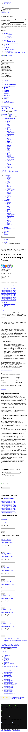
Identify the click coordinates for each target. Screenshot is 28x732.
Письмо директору (9, 102)
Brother (9, 121)
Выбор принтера (5, 66)
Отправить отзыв (5, 487)
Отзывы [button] (3, 466)
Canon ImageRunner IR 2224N (8, 300)
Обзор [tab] (5, 302)
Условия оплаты (11, 41)
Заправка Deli (7, 675)
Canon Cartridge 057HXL (7, 556)
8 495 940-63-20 (17, 638)
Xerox (8, 141)
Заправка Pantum (8, 687)
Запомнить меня (6, 9)
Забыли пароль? (5, 12)
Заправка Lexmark (8, 686)
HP (7, 128)
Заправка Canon (8, 673)
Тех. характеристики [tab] (9, 304)
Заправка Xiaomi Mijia (9, 693)
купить (2, 532)
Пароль (3, 7)
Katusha (9, 131)
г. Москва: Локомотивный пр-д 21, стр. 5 (15, 52)
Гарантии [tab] (6, 305)
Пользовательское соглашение (12, 666)
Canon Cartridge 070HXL (7, 542)
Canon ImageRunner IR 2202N (8, 290)
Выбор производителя (6, 60)
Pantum (9, 136)
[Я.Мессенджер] (1, 266)
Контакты (6, 47)
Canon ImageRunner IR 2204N (8, 294)
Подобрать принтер (5, 69)
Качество (9, 34)
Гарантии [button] (3, 389)
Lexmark (9, 135)
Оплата (6, 40)
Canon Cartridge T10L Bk (7, 626)
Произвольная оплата (12, 43)
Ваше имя (3, 472)
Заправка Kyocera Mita (10, 684)
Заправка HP (7, 679)
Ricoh (8, 138)
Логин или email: (5, 23)
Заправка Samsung (8, 690)
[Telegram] (8, 266)
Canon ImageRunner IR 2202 (8, 288)
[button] (9, 118)
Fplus (8, 127)
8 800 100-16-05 (8, 638)
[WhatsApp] (12, 266)
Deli (8, 124)
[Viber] (10, 266)
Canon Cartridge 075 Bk (7, 598)
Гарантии (9, 37)
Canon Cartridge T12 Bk (7, 612)
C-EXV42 (3, 522)
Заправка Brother (8, 672)
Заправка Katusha (8, 682)
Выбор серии (4, 63)
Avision (9, 120)
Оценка (3, 474)
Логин (2, 6)
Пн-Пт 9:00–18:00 (9, 50)
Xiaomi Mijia (10, 142)
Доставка (6, 44)
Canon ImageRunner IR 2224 (8, 298)
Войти (2, 10)
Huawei (9, 129)
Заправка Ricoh (8, 689)
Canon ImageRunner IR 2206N (8, 297)
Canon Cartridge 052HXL (7, 570)
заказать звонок (14, 171)
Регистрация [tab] (7, 3)
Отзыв (2, 482)
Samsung (9, 139)
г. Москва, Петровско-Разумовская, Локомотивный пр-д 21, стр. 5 (10, 109)
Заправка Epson (8, 676)
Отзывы (6, 45)
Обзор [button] (2, 309)
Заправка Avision (8, 670)
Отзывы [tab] (6, 306)
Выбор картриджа (5, 73)
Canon (8, 122)
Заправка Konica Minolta (10, 683)
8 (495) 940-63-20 (5, 171)
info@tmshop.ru (9, 51)
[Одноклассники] (6, 266)
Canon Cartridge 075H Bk (7, 584)
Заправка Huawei (8, 680)
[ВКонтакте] (4, 266)
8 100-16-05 (5, 106)
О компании (7, 33)
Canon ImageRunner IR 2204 (8, 291)
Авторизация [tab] (7, 2)
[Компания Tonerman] (7, 55)
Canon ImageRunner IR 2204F (8, 293)
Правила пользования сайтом (11, 665)
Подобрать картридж (6, 76)
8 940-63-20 (5, 107)
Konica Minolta (11, 132)
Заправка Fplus (8, 677)
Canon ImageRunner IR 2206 (8, 295)
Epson (8, 125)
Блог (8, 39)
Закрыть (3, 730)
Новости (9, 36)
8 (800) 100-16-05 (5, 170)
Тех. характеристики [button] (6, 370)
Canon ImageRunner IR (9, 285)
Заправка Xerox (8, 691)
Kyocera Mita (10, 134)
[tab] (14, 310)
